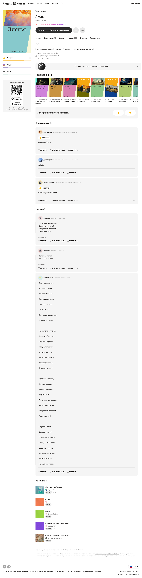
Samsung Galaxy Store (19, 108)
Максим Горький (69, 99)
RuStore (10, 108)
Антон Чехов (96, 99)
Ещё (37, 44)
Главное (31, 3)
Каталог (55, 3)
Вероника (46, 218)
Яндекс (136, 574)
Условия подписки (64, 571)
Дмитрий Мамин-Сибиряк (87, 99)
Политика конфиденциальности (42, 571)
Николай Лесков (55, 99)
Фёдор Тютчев (41, 20)
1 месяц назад (65, 278)
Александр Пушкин (126, 99)
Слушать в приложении (59, 30)
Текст (38, 11)
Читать (41, 30)
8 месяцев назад (76, 182)
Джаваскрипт (47, 160)
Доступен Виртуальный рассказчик (50, 24)
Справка (97, 571)
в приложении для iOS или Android (107, 554)
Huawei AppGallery (11, 110)
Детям (46, 3)
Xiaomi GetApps (23, 110)
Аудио (39, 3)
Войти (137, 3)
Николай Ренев (48, 278)
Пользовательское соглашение (15, 571)
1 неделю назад (72, 132)
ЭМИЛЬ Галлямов (49, 182)
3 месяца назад (73, 160)
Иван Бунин (109, 99)
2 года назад (61, 218)
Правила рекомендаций (83, 571)
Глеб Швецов (47, 132)
